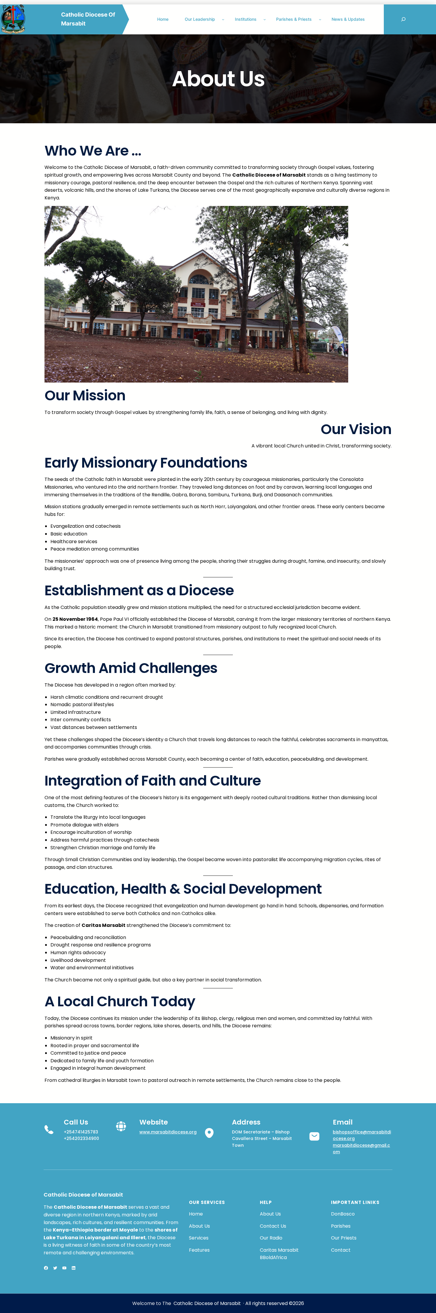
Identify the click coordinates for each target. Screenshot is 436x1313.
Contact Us (273, 1226)
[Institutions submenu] (264, 19)
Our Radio (271, 1237)
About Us (199, 1226)
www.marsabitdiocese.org (168, 1132)
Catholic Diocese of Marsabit (83, 1194)
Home (196, 1213)
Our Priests (344, 1237)
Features (199, 1250)
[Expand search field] (403, 19)
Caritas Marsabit (279, 1250)
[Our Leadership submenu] (223, 19)
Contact (341, 1250)
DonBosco (343, 1213)
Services (199, 1237)
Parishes (341, 1226)
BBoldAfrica (273, 1257)
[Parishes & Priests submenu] (320, 19)
